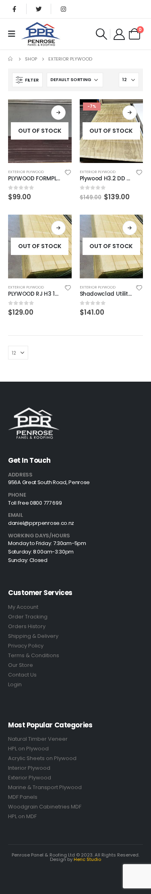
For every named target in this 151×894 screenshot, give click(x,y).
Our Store (20, 665)
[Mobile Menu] (14, 34)
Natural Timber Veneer (38, 739)
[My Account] (119, 34)
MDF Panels (22, 797)
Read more (58, 112)
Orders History (27, 626)
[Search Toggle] (101, 34)
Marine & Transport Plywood (45, 787)
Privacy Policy (25, 646)
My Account (23, 607)
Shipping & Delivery (33, 636)
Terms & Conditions (33, 655)
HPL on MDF (22, 816)
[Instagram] (63, 9)
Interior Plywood (29, 768)
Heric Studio (87, 859)
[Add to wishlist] (67, 172)
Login (15, 684)
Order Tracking (28, 616)
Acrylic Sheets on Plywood (42, 758)
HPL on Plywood (28, 748)
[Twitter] (39, 9)
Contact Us (22, 675)
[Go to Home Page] (11, 59)
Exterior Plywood (26, 171)
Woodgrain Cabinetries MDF (44, 806)
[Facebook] (14, 9)
